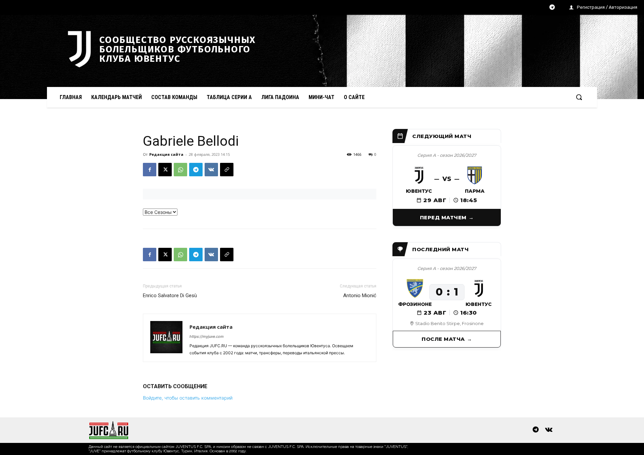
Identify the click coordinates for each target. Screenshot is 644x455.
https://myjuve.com (207, 336)
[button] (579, 97)
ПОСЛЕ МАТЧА (443, 339)
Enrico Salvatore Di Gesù (170, 295)
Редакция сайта (166, 154)
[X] (165, 169)
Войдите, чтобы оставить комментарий (187, 398)
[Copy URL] (226, 169)
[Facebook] (149, 169)
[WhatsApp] (180, 169)
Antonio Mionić (359, 295)
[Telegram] (552, 8)
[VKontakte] (548, 430)
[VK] (211, 169)
